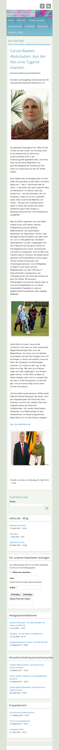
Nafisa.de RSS (48, 6)
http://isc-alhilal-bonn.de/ (20, 424)
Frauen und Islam (37, 20)
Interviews (29, 26)
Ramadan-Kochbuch (18, 525)
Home (11, 20)
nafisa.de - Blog (15, 32)
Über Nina (14, 534)
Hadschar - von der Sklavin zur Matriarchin (26, 633)
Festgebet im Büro (17, 729)
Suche (12, 501)
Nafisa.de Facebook (42, 6)
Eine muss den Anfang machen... (22, 712)
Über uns (21, 20)
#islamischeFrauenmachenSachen (38, 44)
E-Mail (13, 587)
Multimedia (43, 26)
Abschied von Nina (17, 542)
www (12, 578)
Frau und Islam (19, 44)
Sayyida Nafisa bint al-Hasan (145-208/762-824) (29, 642)
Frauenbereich (15, 26)
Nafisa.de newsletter (21, 572)
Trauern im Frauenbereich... (20, 721)
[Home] (29, 16)
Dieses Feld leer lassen (20, 598)
